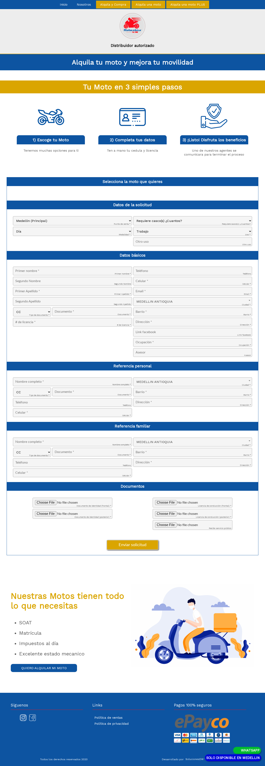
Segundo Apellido (122, 304)
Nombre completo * (121, 384)
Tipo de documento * (39, 315)
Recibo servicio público (220, 528)
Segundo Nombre (122, 284)
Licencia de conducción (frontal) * (214, 506)
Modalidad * (124, 234)
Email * (247, 294)
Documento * (124, 314)
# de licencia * (124, 325)
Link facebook (244, 335)
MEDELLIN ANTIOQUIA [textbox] (154, 301)
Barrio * (247, 314)
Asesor (247, 355)
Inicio (63, 4)
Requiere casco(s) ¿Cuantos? (236, 224)
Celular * (246, 284)
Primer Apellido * (122, 294)
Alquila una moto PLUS (187, 4)
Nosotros (84, 4)
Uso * (248, 234)
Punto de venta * (122, 224)
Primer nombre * (123, 274)
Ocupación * (245, 345)
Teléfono (247, 274)
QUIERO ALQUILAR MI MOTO (44, 668)
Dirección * (245, 325)
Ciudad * (246, 304)
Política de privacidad (111, 724)
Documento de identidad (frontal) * (94, 506)
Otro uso (246, 244)
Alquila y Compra (113, 4)
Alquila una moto (148, 4)
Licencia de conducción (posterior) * (213, 517)
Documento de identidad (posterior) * (93, 517)
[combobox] (193, 301)
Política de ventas (108, 718)
